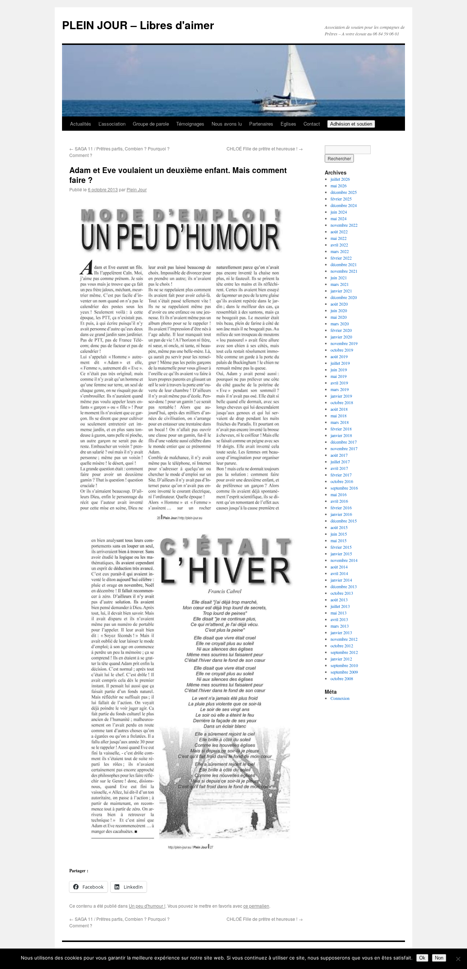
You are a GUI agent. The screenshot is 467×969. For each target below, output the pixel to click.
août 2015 (339, 527)
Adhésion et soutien (351, 124)
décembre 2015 (344, 521)
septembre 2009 (344, 672)
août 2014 (339, 567)
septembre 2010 (344, 665)
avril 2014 (339, 573)
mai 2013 (339, 613)
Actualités (80, 123)
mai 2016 (339, 494)
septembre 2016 (344, 488)
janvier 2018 (341, 435)
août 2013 (339, 599)
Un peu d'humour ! (147, 906)
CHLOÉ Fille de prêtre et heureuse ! (265, 148)
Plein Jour (137, 189)
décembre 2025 (344, 192)
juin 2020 (339, 310)
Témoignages (190, 123)
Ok (422, 958)
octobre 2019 (342, 350)
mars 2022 (340, 251)
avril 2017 (339, 468)
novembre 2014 (344, 560)
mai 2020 (339, 317)
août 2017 (339, 455)
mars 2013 (340, 626)
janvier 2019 (341, 396)
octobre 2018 (342, 402)
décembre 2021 (344, 264)
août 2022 (339, 231)
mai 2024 (339, 218)
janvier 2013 (341, 632)
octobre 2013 (342, 593)
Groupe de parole (151, 123)
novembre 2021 (344, 271)
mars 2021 (340, 284)
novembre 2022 (344, 225)
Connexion (340, 698)
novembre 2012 (344, 639)
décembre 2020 (344, 297)
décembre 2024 (344, 205)
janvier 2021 (341, 291)
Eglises (288, 123)
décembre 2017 (344, 442)
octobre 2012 (342, 645)
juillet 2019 (340, 363)
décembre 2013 (344, 586)
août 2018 (339, 409)
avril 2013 (339, 619)
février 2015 (341, 547)
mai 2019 (339, 376)
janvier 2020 (341, 337)
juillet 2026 (340, 179)
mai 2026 (339, 185)
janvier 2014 (341, 580)
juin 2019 (339, 369)
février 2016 (341, 507)
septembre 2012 (344, 652)
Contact (312, 123)
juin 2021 (339, 277)
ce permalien (256, 906)
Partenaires (261, 123)
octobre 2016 (342, 481)
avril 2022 (339, 245)
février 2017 (341, 475)
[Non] (458, 958)
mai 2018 (339, 415)
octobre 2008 (342, 678)
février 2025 (341, 199)
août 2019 (339, 356)
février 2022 (341, 258)
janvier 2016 (341, 514)
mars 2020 (340, 323)
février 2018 (341, 429)
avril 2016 (339, 501)
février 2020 (341, 330)
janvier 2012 (341, 659)
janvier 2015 (341, 553)
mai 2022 (339, 238)
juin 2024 (339, 212)
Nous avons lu (227, 123)
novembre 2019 (344, 343)
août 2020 (339, 304)
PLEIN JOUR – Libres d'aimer (138, 24)
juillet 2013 (340, 606)
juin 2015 (339, 534)
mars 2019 (340, 389)
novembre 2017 (344, 448)
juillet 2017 (340, 461)
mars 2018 (340, 422)
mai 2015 (339, 540)
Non (439, 958)
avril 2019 (339, 383)
